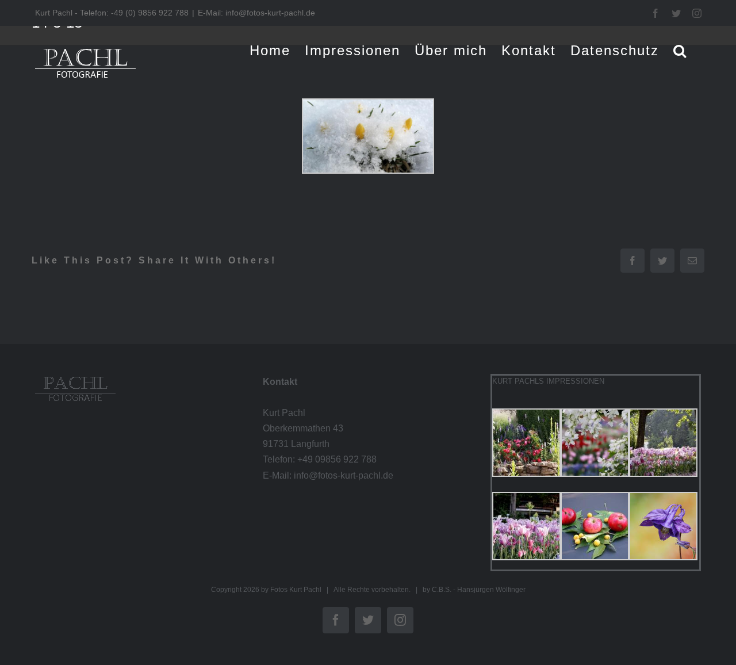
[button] (680, 50)
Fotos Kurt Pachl (295, 590)
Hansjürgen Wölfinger (491, 590)
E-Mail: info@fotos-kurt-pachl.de (256, 12)
